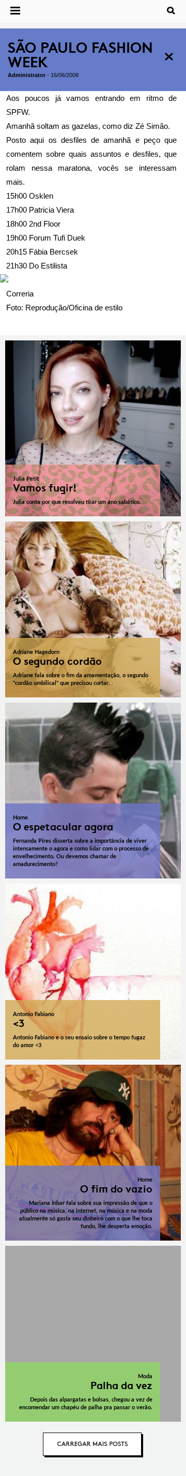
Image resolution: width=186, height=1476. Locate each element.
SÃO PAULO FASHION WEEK (80, 55)
